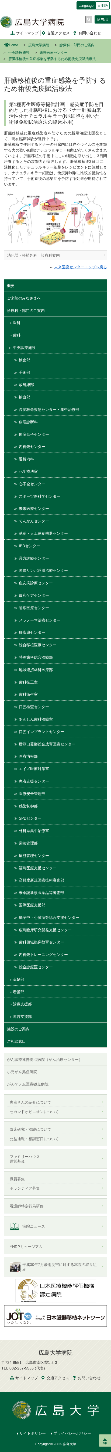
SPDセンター (30, 818)
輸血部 (24, 397)
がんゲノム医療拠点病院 (27, 1084)
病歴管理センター (34, 855)
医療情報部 (28, 756)
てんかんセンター (34, 521)
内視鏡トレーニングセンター (43, 954)
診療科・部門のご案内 (77, 45)
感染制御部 (28, 806)
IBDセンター (29, 546)
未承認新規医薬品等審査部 (41, 892)
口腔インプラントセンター (41, 732)
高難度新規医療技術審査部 (41, 880)
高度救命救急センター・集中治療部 (49, 409)
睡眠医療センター (34, 608)
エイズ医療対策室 (34, 769)
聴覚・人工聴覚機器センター (43, 533)
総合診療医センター (36, 967)
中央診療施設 (18, 53)
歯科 (16, 335)
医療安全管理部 (32, 793)
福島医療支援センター (38, 868)
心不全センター (32, 484)
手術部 (24, 372)
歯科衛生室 (28, 694)
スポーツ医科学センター (39, 496)
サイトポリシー (32, 1433)
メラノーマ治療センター (39, 620)
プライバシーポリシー (72, 1433)
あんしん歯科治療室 (36, 719)
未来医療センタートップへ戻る (80, 267)
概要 (11, 285)
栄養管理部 (28, 843)
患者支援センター (34, 781)
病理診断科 (28, 422)
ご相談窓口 (16, 1041)
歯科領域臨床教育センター (41, 942)
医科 (16, 323)
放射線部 (26, 384)
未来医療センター (54, 53)
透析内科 (26, 459)
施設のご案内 (18, 1029)
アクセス (58, 33)
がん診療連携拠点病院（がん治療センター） (44, 1059)
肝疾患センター (32, 632)
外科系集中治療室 (34, 831)
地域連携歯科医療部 (36, 670)
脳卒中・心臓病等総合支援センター (49, 917)
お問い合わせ (89, 33)
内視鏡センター (32, 446)
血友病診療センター (36, 583)
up (105, 1442)
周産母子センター (34, 434)
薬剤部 (18, 979)
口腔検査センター (34, 707)
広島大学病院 (38, 45)
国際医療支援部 (32, 905)
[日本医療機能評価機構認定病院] (55, 1290)
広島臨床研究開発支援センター (45, 930)
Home (13, 45)
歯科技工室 (28, 682)
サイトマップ (27, 33)
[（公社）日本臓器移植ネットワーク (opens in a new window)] (55, 1316)
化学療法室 (28, 471)
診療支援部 (22, 1004)
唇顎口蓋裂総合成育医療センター (47, 744)
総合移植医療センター (38, 645)
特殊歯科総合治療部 (36, 657)
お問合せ (89, 1378)
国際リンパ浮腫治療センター (43, 570)
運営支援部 (22, 1016)
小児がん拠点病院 (22, 1072)
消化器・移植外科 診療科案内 (33, 255)
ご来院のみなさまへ (24, 298)
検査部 (24, 360)
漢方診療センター (34, 558)
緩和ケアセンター (34, 595)
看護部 (18, 992)
